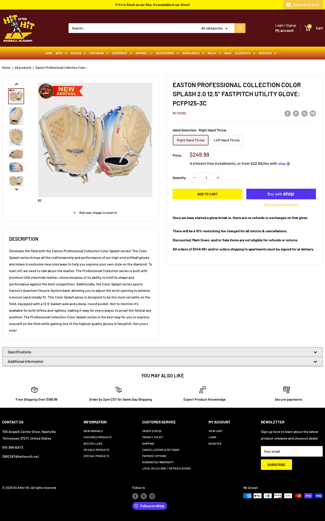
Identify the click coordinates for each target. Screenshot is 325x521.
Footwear (96, 53)
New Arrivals (93, 431)
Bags (227, 53)
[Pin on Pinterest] (296, 113)
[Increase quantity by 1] (218, 177)
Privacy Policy (152, 437)
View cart (215, 431)
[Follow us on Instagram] (152, 496)
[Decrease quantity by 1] (194, 177)
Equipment (119, 53)
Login (212, 437)
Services (265, 53)
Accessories (165, 53)
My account (284, 30)
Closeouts (242, 53)
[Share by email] (313, 113)
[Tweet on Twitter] (304, 113)
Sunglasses (191, 53)
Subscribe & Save (306, 5)
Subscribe (276, 464)
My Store (179, 113)
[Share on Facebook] (288, 113)
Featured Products (98, 437)
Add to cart (207, 194)
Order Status (151, 431)
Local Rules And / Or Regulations (166, 468)
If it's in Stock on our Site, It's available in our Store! (152, 5)
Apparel (141, 53)
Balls (212, 53)
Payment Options (154, 456)
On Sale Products (96, 450)
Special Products (96, 456)
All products (23, 67)
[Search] (239, 28)
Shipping (148, 443)
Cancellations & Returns (160, 450)
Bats (59, 53)
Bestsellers (93, 443)
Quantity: (180, 177)
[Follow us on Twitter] (144, 496)
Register (214, 443)
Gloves (76, 53)
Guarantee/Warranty (158, 462)
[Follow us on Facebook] (135, 496)
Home (48, 53)
